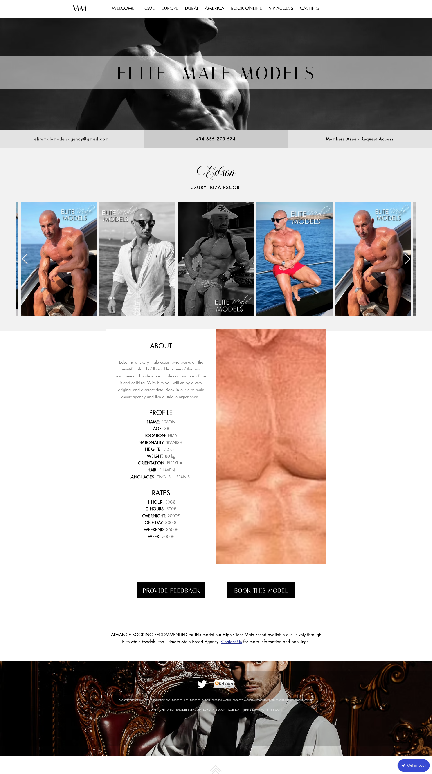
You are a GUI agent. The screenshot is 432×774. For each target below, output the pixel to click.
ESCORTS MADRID (221, 700)
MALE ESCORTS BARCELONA (155, 700)
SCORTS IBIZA (180, 700)
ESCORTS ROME (284, 700)
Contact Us (231, 641)
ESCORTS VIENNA (304, 700)
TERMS (246, 709)
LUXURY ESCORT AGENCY (221, 709)
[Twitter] (202, 684)
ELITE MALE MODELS (216, 73)
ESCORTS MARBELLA (244, 700)
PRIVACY (260, 709)
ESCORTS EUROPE (129, 700)
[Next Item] (407, 259)
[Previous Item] (24, 259)
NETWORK (276, 709)
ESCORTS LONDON (200, 700)
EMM (77, 8)
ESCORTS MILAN (265, 700)
